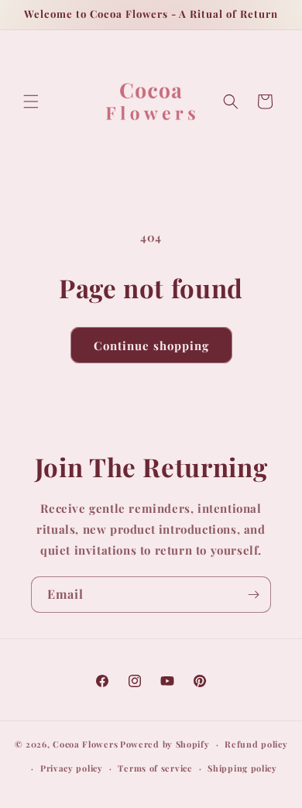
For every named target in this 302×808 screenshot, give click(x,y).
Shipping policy (242, 768)
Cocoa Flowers (85, 744)
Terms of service (155, 768)
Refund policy (256, 744)
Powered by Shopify (165, 744)
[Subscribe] (253, 594)
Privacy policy (71, 768)
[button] (31, 101)
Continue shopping (151, 345)
